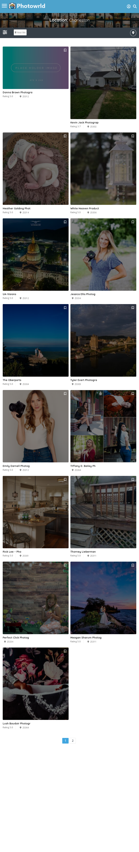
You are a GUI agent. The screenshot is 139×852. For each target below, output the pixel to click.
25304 (25, 384)
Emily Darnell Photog (16, 466)
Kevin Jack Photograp (84, 122)
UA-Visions (9, 294)
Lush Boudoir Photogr (16, 723)
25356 (93, 212)
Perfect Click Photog (16, 637)
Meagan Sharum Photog (86, 637)
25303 (78, 384)
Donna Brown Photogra (17, 92)
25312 (25, 96)
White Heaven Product (84, 208)
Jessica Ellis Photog (82, 294)
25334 (78, 298)
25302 (93, 126)
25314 (25, 212)
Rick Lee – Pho (12, 551)
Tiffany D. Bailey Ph (83, 466)
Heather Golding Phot (16, 208)
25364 (78, 470)
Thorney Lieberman (83, 551)
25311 (93, 555)
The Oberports (12, 380)
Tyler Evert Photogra (83, 380)
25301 (25, 555)
